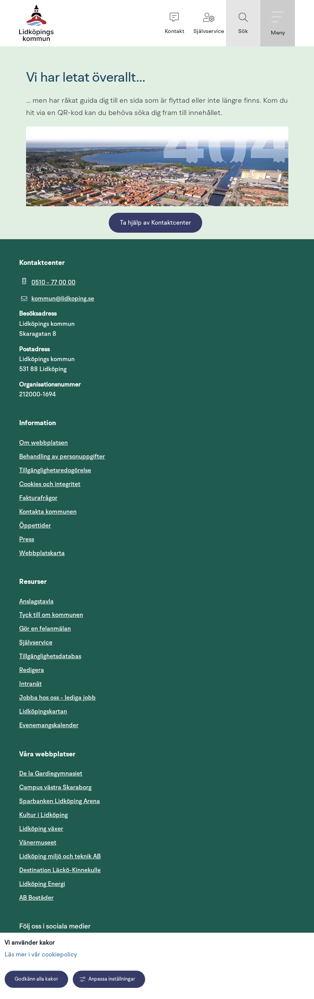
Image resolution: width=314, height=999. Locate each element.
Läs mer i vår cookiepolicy (41, 955)
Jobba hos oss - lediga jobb (57, 697)
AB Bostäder (73, 897)
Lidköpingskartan (79, 711)
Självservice (72, 642)
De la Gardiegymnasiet (50, 773)
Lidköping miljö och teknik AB (60, 856)
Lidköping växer (41, 829)
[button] (174, 23)
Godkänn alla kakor (36, 979)
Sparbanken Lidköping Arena (59, 801)
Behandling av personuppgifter (62, 456)
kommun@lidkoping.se (62, 298)
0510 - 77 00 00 (53, 282)
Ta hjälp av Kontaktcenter (155, 223)
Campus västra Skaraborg (55, 787)
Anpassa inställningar (111, 979)
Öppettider (35, 525)
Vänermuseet (37, 842)
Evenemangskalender (85, 725)
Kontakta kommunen (48, 512)
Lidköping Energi (78, 883)
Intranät (67, 683)
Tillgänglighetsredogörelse (55, 470)
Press (26, 539)
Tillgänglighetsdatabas (86, 656)
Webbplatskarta (42, 553)
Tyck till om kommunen (87, 614)
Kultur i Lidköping (43, 815)
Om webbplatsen (43, 443)
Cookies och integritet (49, 484)
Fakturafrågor (38, 498)
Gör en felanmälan (45, 628)
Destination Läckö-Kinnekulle (96, 870)
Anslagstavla (36, 601)
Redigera (31, 670)
